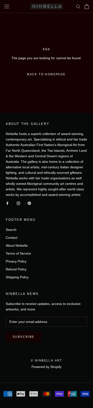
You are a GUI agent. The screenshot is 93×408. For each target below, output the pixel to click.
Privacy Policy (16, 261)
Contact (11, 237)
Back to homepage (46, 74)
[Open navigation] (6, 6)
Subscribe (24, 336)
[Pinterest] (29, 203)
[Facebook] (7, 203)
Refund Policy (16, 269)
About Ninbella (17, 245)
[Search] (78, 6)
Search (11, 230)
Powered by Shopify (46, 367)
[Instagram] (18, 203)
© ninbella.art (46, 360)
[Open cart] (87, 6)
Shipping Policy (17, 277)
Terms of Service (18, 253)
